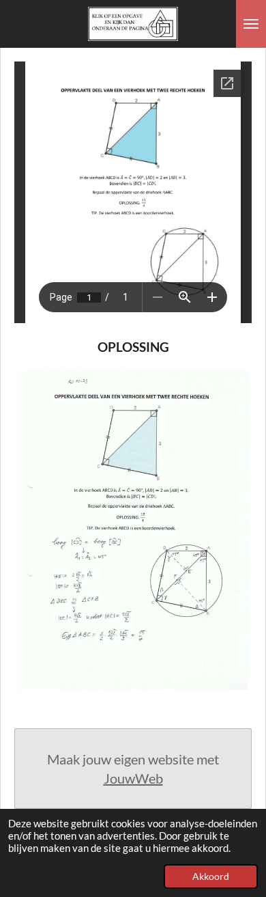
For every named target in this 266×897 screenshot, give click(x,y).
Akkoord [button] (210, 876)
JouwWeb (133, 778)
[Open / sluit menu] (251, 24)
